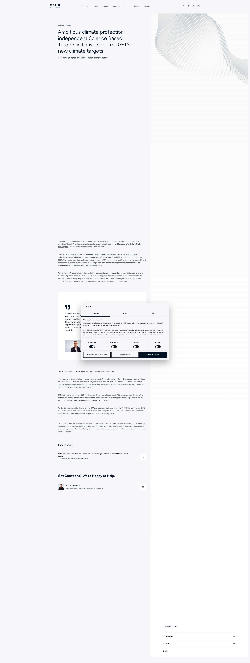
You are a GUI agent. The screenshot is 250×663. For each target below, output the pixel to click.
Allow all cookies (153, 355)
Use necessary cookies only (97, 355)
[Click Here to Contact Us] (194, 6)
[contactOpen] (143, 487)
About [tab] (154, 313)
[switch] (114, 346)
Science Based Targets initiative (89, 260)
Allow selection (125, 355)
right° (121, 408)
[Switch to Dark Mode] (198, 6)
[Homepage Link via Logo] (55, 6)
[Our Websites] (188, 6)
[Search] (183, 6)
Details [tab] (125, 313)
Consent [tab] (96, 313)
